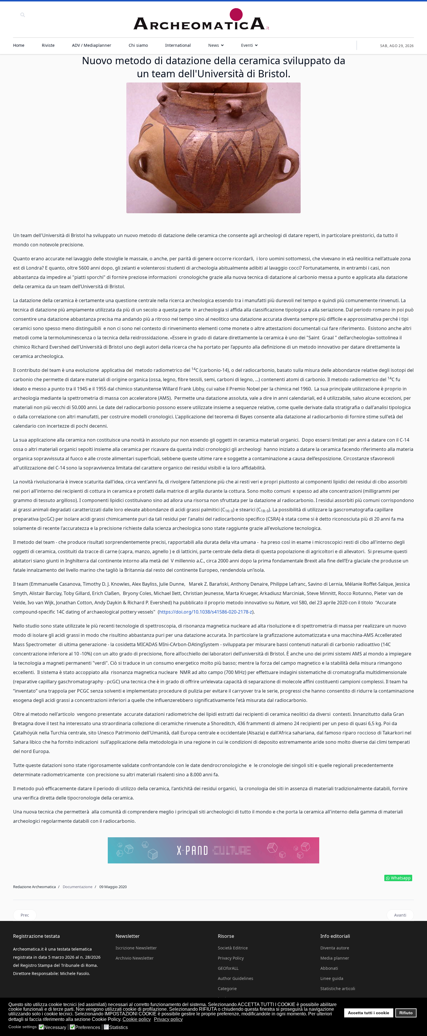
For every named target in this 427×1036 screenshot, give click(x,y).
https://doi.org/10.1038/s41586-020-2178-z (205, 612)
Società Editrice (233, 948)
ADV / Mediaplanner (91, 45)
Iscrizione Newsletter (136, 948)
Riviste (48, 45)
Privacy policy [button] (168, 1019)
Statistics (118, 1027)
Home (18, 45)
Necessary (55, 1027)
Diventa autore (334, 948)
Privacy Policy (231, 958)
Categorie (227, 988)
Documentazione (77, 886)
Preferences (87, 1027)
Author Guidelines (235, 978)
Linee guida (331, 978)
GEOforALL (228, 968)
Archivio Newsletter (135, 958)
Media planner (334, 958)
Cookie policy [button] (137, 1019)
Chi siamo (138, 45)
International (178, 45)
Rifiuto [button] (406, 1012)
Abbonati (329, 968)
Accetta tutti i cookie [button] (368, 1012)
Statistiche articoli (337, 988)
